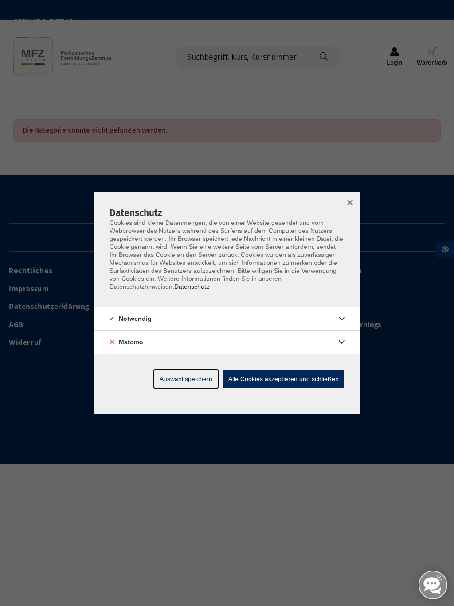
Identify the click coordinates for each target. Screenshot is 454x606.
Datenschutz (191, 286)
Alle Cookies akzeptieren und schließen (283, 378)
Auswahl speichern (186, 378)
